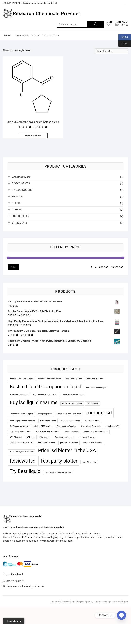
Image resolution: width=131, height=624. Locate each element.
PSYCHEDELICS (21, 216)
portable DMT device (69, 443)
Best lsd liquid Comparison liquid (45, 386)
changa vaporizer (45, 414)
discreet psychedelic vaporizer (22, 421)
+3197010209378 (14, 581)
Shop (35, 35)
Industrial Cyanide (70, 432)
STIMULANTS (19, 222)
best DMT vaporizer (95, 379)
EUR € (123, 43)
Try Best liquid (25, 471)
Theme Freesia (101, 601)
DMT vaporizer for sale (70, 421)
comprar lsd (99, 413)
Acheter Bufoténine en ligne (21, 379)
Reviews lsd (22, 461)
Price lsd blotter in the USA (67, 450)
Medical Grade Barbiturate (21, 443)
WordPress (123, 601)
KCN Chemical (16, 437)
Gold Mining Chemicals (91, 426)
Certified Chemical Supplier (21, 414)
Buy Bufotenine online (19, 395)
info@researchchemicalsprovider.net (39, 3)
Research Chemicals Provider (46, 13)
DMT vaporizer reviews (19, 426)
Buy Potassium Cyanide (72, 403)
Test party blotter (58, 461)
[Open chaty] (121, 615)
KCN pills (31, 437)
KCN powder (44, 437)
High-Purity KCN (112, 426)
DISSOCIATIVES (21, 183)
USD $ (123, 36)
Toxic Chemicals (89, 462)
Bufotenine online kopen (96, 388)
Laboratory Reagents (87, 437)
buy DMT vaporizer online (73, 395)
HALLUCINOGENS (22, 189)
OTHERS (16, 209)
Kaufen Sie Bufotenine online (95, 432)
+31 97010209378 (11, 3)
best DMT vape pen (74, 379)
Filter (13, 267)
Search (95, 24)
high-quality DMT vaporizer (47, 432)
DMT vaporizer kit (92, 421)
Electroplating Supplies (66, 426)
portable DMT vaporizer (92, 443)
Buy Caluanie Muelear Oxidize (45, 395)
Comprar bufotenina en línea (69, 414)
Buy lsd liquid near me (33, 402)
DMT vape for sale (48, 421)
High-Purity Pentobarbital (20, 432)
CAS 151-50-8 (92, 403)
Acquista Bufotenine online (49, 379)
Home (8, 35)
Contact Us (51, 35)
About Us (22, 35)
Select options (33, 135)
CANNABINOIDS (21, 176)
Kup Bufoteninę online (64, 437)
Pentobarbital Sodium (46, 443)
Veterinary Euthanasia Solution (58, 472)
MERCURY (18, 196)
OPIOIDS (16, 203)
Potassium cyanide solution (21, 451)
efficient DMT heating (43, 426)
